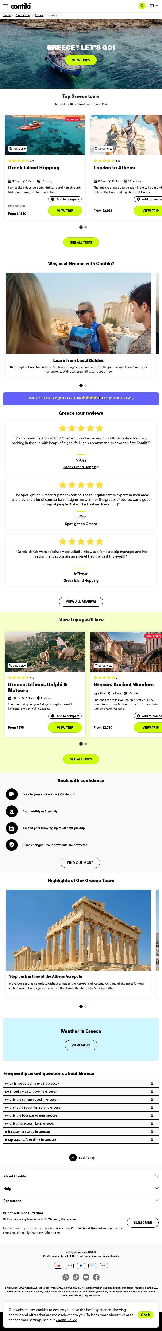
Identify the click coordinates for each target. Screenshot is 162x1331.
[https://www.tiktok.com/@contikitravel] (78, 1277)
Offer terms (52, 1233)
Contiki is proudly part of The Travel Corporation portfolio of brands (81, 1256)
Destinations (23, 15)
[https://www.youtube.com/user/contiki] (88, 1277)
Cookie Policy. (66, 1320)
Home (7, 15)
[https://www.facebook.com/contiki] (96, 1277)
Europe (39, 15)
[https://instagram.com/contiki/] (67, 1277)
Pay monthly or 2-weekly (40, 811)
